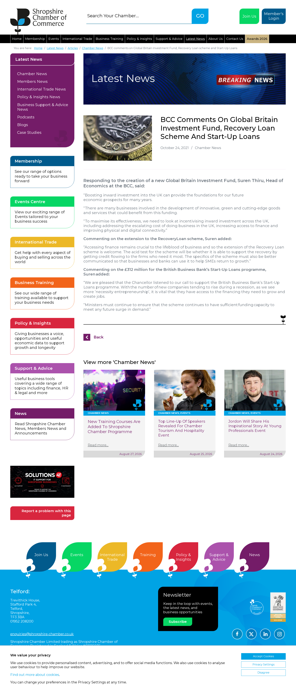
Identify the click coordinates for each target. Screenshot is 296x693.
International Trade (77, 39)
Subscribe (178, 622)
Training (148, 555)
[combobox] (139, 16)
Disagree (263, 672)
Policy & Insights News (38, 97)
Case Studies (29, 132)
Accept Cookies (263, 656)
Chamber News (32, 74)
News (254, 555)
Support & (219, 557)
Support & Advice (169, 39)
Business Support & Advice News (42, 107)
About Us (215, 39)
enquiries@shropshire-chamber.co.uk (42, 634)
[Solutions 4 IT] (42, 482)
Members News (32, 81)
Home (17, 39)
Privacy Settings (263, 664)
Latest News (195, 39)
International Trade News (41, 89)
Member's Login (273, 16)
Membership (35, 39)
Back (98, 337)
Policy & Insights (139, 39)
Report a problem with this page (46, 513)
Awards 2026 (257, 39)
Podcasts (25, 117)
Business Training (109, 39)
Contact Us (234, 39)
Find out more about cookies (34, 675)
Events (53, 39)
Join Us (249, 16)
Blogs (22, 125)
